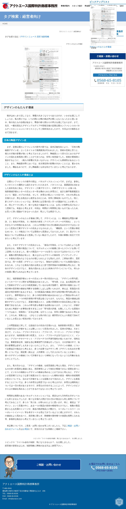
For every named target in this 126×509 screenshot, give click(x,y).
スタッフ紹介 (77, 6)
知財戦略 (45, 37)
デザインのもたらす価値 (74, 44)
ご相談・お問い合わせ (48, 464)
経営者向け (31, 16)
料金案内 (88, 6)
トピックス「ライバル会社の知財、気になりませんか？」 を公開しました (57, 438)
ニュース (32, 37)
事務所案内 (65, 6)
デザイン (24, 37)
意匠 (39, 37)
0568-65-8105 (107, 467)
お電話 (26, 429)
